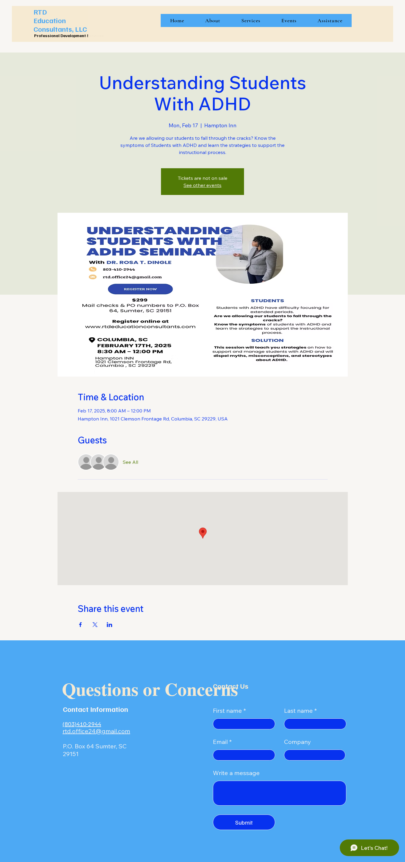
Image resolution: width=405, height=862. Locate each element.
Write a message (236, 773)
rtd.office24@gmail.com (96, 731)
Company (297, 742)
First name (227, 711)
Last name (298, 711)
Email (220, 742)
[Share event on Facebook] (80, 624)
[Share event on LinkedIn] (109, 624)
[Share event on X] (95, 624)
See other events (202, 185)
